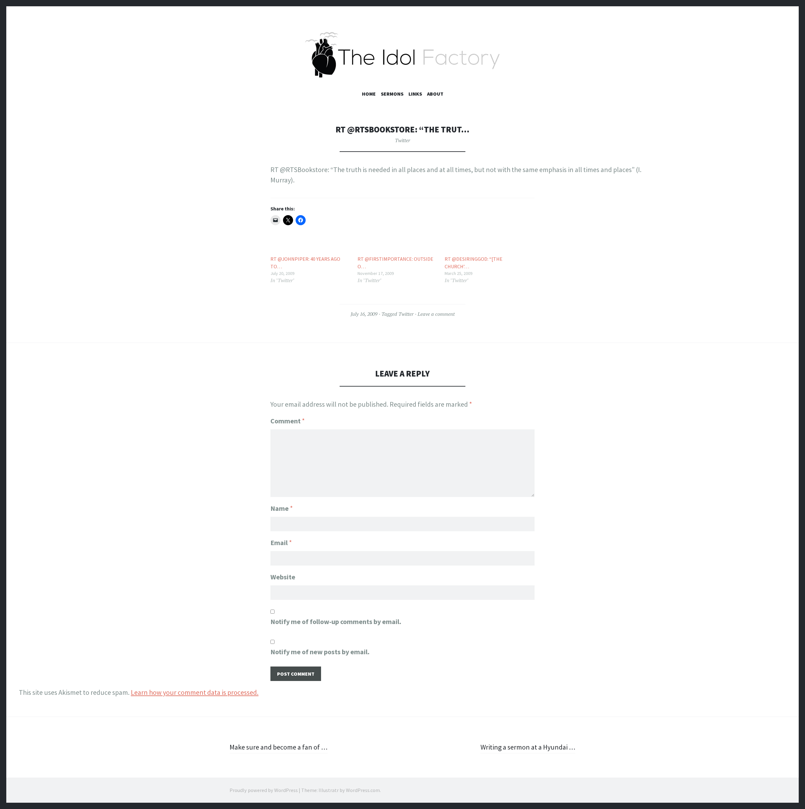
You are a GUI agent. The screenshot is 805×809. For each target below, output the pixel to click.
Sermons (392, 94)
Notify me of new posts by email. (319, 651)
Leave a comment (436, 313)
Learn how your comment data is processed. (194, 692)
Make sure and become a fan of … (279, 747)
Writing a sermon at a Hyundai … (527, 747)
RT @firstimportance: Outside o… (395, 263)
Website (282, 576)
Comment (287, 420)
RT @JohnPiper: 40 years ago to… (305, 263)
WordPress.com (363, 790)
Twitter (402, 140)
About (435, 94)
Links (415, 94)
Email (281, 542)
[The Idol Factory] (402, 54)
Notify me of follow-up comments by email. (335, 621)
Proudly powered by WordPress (264, 790)
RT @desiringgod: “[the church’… (473, 263)
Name (281, 508)
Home (369, 94)
